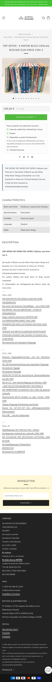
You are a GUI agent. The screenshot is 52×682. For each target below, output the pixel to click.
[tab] (13, 98)
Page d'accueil (25, 34)
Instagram (6, 636)
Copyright (35, 644)
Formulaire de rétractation (22, 647)
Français (7, 670)
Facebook (6, 633)
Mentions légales (7, 647)
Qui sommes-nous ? (10, 629)
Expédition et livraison (11, 594)
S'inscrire (25, 503)
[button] (48, 670)
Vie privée (43, 644)
